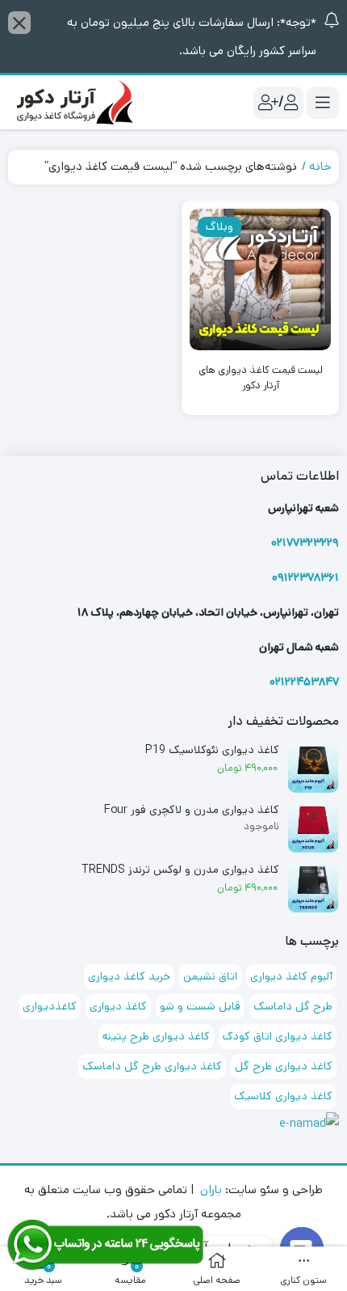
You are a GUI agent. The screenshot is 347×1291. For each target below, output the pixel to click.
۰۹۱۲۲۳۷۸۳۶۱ (305, 577)
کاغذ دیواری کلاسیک (283, 1096)
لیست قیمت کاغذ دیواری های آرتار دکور (261, 378)
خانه (320, 166)
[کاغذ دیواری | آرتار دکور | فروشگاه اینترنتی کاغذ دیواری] (72, 102)
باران (211, 1189)
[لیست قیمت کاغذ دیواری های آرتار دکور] (260, 279)
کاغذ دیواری (118, 1006)
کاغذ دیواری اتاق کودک (277, 1036)
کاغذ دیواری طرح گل (283, 1066)
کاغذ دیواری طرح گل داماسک (152, 1066)
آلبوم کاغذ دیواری (291, 976)
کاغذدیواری (50, 1006)
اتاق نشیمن (210, 976)
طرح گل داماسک (292, 1006)
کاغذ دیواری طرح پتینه (156, 1036)
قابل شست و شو (200, 1006)
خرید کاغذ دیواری (129, 976)
